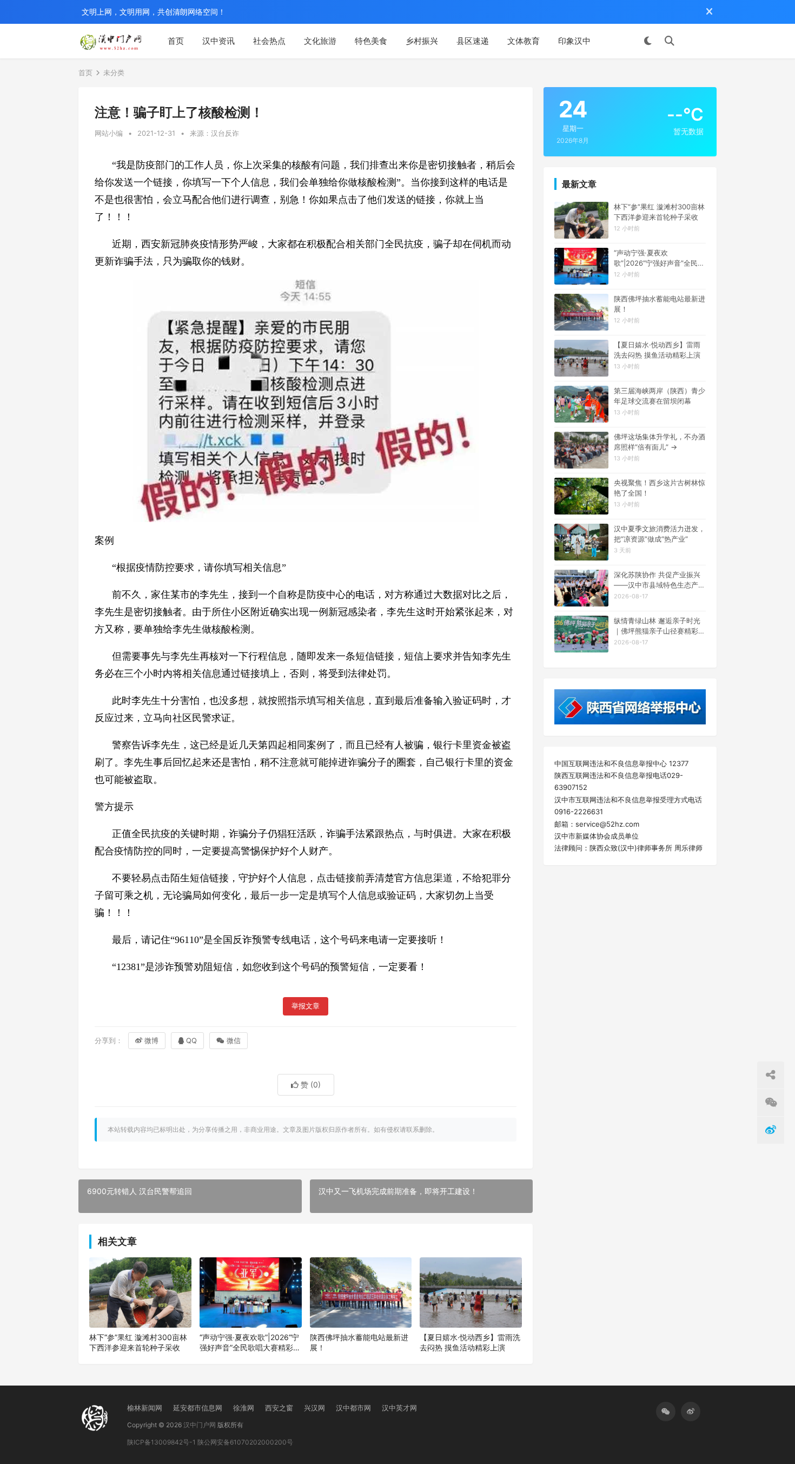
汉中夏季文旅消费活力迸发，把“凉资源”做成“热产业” (659, 533)
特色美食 (371, 41)
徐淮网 (243, 1407)
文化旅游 (320, 41)
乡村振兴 (422, 41)
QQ (191, 1040)
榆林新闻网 (144, 1407)
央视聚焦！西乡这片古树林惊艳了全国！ (659, 487)
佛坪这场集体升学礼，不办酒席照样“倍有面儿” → (659, 441)
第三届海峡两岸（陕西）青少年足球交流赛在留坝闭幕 (659, 395)
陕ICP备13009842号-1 (161, 1442)
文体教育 (523, 41)
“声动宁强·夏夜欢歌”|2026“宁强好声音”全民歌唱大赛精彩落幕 (250, 1343)
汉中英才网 (399, 1407)
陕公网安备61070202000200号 (245, 1442)
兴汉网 (314, 1407)
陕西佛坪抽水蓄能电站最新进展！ (359, 1343)
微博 (151, 1040)
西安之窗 (279, 1407)
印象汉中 (574, 41)
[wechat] (665, 1411)
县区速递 (472, 41)
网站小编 (109, 133)
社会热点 (269, 41)
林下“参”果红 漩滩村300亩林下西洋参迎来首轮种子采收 (138, 1343)
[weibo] (690, 1411)
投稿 (701, 41)
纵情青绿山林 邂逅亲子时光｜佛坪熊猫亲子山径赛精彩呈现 (659, 625)
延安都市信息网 (197, 1407)
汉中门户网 (199, 1425)
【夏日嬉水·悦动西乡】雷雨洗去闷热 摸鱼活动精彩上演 (470, 1343)
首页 (176, 41)
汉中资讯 (218, 41)
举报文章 (306, 1006)
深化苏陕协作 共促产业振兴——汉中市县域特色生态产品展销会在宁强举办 (659, 579)
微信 (234, 1040)
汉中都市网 (353, 1407)
